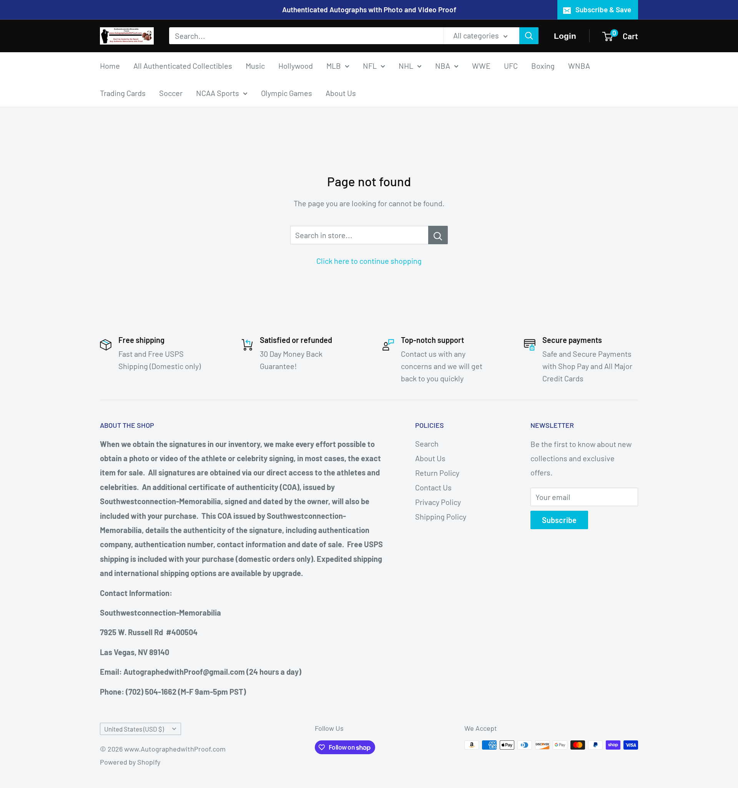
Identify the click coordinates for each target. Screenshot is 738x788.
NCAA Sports (217, 92)
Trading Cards (123, 92)
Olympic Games (286, 92)
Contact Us (433, 487)
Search (427, 443)
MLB (333, 65)
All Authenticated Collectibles (182, 65)
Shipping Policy (440, 516)
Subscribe (559, 520)
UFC (511, 65)
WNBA (579, 65)
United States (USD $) (134, 729)
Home (110, 65)
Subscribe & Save (603, 9)
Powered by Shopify (130, 762)
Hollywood (295, 65)
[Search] (529, 35)
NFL (370, 65)
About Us (341, 92)
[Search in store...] (438, 235)
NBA (442, 65)
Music (255, 65)
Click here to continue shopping (369, 260)
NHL (406, 65)
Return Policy (437, 472)
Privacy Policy (438, 502)
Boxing (543, 65)
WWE (481, 65)
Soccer (171, 92)
